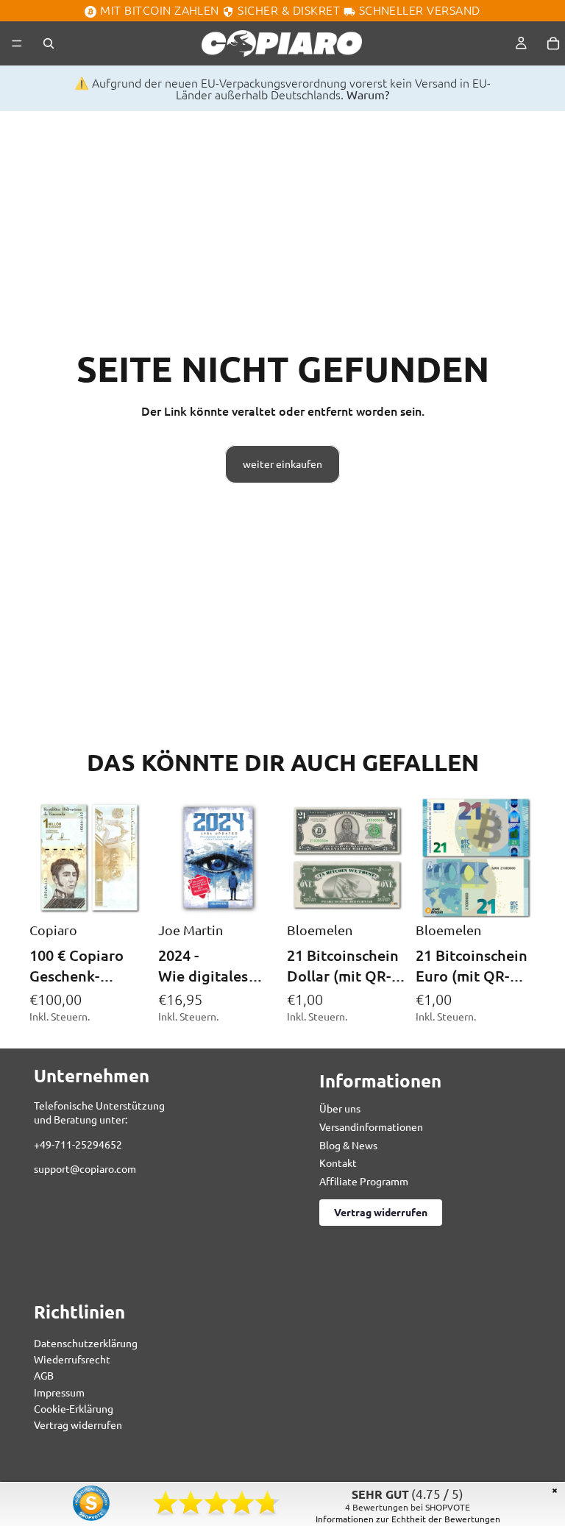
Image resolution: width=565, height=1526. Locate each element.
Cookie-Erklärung (73, 1409)
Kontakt (338, 1163)
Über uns (339, 1108)
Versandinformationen (371, 1126)
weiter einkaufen (282, 463)
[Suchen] (48, 43)
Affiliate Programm (363, 1181)
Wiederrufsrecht (72, 1359)
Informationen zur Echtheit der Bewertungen (408, 1519)
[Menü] (17, 43)
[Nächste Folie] (262, 858)
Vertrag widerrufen (380, 1212)
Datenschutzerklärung (86, 1342)
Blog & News (348, 1144)
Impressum (59, 1392)
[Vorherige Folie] (174, 858)
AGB (44, 1376)
